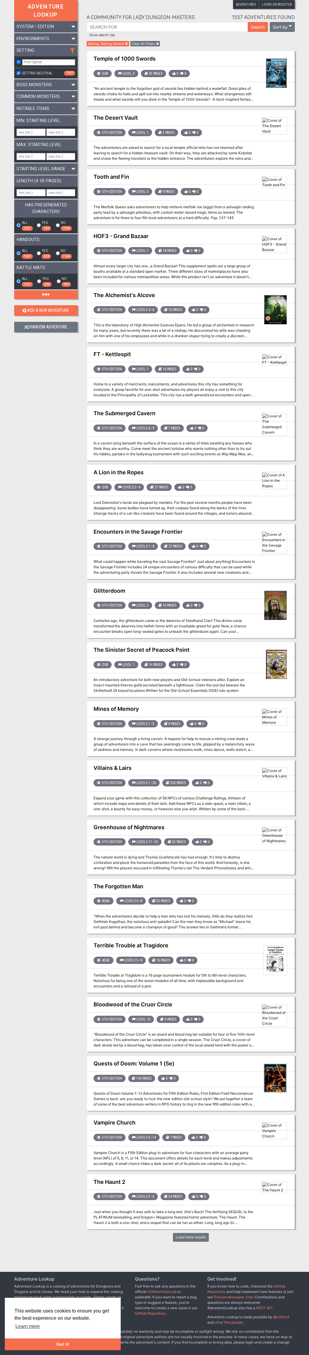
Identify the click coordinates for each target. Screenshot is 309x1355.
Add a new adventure (48, 310)
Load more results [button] (191, 1237)
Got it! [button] (62, 1344)
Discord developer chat (233, 1297)
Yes (45, 225)
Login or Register (277, 4)
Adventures (246, 4)
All (26, 225)
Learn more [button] (27, 1326)
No (65, 225)
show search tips (102, 35)
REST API (264, 1308)
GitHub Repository (150, 1313)
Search (258, 27)
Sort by (280, 27)
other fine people (229, 1322)
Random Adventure (48, 327)
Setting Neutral (47, 73)
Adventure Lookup (46, 10)
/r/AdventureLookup (164, 1291)
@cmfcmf (281, 1317)
